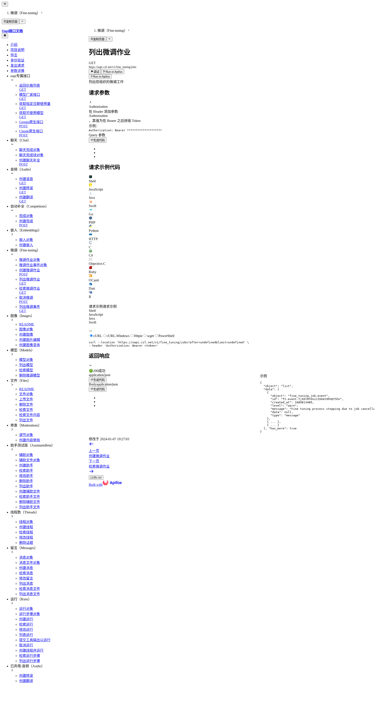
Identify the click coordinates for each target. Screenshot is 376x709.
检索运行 (26, 624)
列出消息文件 (29, 594)
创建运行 (26, 619)
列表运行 (26, 635)
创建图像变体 (29, 345)
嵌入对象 (26, 240)
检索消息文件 (29, 589)
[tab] (231, 179)
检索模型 (26, 370)
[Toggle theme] (5, 35)
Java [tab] (92, 318)
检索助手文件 (29, 496)
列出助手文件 (29, 507)
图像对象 (26, 329)
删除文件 (26, 404)
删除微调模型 (29, 375)
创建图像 (26, 334)
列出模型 (26, 365)
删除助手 (26, 481)
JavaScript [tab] (96, 314)
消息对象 (26, 557)
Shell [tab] (92, 310)
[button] (231, 104)
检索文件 (26, 410)
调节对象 (26, 435)
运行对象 (26, 609)
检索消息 (26, 573)
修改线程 (26, 537)
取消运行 (26, 645)
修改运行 (26, 629)
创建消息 (26, 568)
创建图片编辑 (29, 340)
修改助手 (26, 476)
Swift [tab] (92, 322)
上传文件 (26, 399)
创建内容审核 (29, 440)
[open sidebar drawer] (5, 4)
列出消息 (26, 583)
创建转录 (26, 675)
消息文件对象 (29, 563)
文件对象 (26, 394)
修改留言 (26, 578)
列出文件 (26, 420)
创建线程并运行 (31, 650)
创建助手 (26, 465)
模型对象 (26, 360)
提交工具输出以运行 (34, 640)
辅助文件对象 (29, 460)
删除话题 (26, 543)
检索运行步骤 (29, 656)
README (26, 324)
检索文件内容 (29, 415)
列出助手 (26, 486)
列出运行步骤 (29, 661)
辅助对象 (26, 455)
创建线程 (26, 527)
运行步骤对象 (29, 614)
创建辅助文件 (29, 491)
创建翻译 (26, 681)
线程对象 (26, 522)
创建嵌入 (26, 245)
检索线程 (26, 532)
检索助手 (26, 470)
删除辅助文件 (29, 502)
